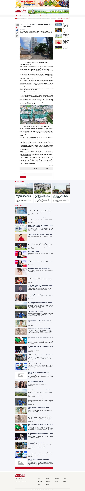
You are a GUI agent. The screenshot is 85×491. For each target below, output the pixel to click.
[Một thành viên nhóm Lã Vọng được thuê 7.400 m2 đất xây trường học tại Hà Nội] (42, 188)
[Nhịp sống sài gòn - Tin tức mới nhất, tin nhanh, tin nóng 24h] (21, 11)
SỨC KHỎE (32, 214)
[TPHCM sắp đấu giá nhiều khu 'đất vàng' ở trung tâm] (21, 480)
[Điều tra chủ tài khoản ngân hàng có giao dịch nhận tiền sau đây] (21, 340)
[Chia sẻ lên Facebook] (17, 30)
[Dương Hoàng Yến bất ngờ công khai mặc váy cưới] (21, 271)
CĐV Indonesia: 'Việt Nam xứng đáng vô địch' (37, 243)
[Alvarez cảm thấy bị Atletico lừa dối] (21, 280)
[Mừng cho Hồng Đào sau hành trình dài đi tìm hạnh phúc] (21, 237)
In (47, 168)
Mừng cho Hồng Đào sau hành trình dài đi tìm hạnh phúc (40, 234)
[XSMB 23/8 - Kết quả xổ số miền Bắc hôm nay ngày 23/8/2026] (21, 375)
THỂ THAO (32, 248)
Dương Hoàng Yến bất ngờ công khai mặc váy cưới (39, 268)
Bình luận (17, 25)
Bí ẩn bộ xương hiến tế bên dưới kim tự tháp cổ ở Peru (39, 328)
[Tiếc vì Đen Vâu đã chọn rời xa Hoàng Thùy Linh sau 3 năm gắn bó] (21, 220)
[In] (17, 36)
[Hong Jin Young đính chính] (21, 254)
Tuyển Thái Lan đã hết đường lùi (34, 363)
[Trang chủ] (16, 16)
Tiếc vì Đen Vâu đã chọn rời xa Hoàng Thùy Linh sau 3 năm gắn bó (26, 18)
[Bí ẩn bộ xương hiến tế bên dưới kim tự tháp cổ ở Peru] (21, 331)
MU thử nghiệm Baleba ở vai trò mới (35, 311)
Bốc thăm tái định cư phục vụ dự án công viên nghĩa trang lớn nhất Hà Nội (23, 196)
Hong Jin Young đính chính (33, 251)
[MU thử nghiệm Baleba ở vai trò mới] (21, 314)
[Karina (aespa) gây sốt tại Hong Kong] (21, 297)
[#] (48, 11)
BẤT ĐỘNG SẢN (33, 396)
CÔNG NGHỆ (32, 343)
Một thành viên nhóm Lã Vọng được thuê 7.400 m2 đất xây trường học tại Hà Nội (42, 196)
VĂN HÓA (32, 378)
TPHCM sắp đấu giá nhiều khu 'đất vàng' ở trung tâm (39, 477)
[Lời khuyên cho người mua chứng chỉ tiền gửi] (21, 471)
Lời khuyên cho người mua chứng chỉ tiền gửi (37, 468)
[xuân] (42, 3)
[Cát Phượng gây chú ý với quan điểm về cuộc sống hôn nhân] (21, 323)
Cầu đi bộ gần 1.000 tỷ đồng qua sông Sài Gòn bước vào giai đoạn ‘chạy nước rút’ (60, 196)
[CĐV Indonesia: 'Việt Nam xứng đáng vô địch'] (21, 246)
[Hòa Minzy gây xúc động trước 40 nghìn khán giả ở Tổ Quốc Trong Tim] (21, 349)
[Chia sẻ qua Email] (17, 33)
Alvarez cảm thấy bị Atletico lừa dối (35, 277)
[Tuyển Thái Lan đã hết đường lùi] (21, 366)
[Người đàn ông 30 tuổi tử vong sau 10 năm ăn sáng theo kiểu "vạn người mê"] (21, 210)
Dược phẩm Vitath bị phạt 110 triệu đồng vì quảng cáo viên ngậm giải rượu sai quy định (53, 18)
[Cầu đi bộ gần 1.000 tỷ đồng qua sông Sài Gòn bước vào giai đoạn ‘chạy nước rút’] (61, 188)
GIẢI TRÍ (32, 222)
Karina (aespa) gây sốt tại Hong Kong (35, 294)
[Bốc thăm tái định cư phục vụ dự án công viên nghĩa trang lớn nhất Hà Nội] (24, 188)
